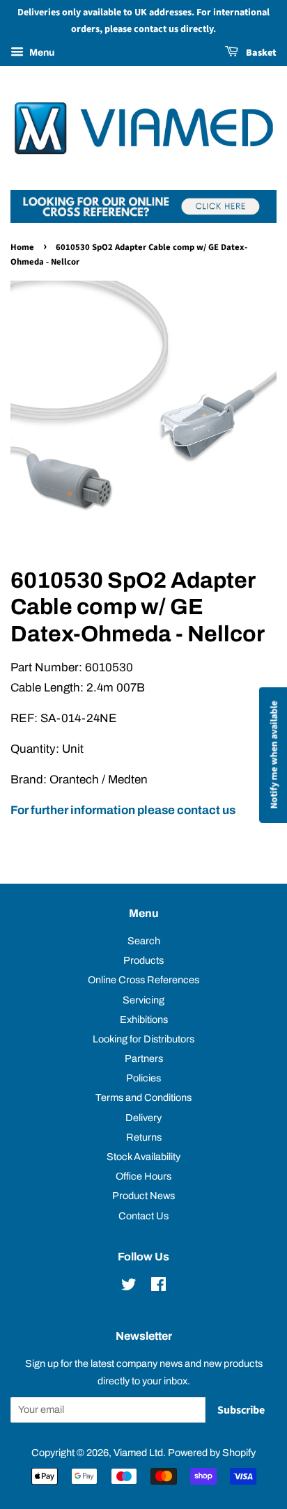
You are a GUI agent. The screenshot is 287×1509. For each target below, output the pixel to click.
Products (143, 960)
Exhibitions (144, 1019)
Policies (143, 1078)
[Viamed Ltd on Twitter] (129, 1286)
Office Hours (143, 1176)
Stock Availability (143, 1156)
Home (22, 247)
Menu (40, 52)
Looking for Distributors (143, 1039)
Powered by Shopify (212, 1452)
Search (143, 940)
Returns (144, 1137)
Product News (143, 1195)
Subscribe (241, 1410)
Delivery (143, 1117)
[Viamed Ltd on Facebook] (158, 1286)
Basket (260, 53)
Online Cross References (143, 979)
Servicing (143, 1000)
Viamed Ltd (138, 1452)
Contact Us (143, 1215)
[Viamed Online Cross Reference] (143, 219)
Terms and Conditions (143, 1097)
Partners (144, 1058)
